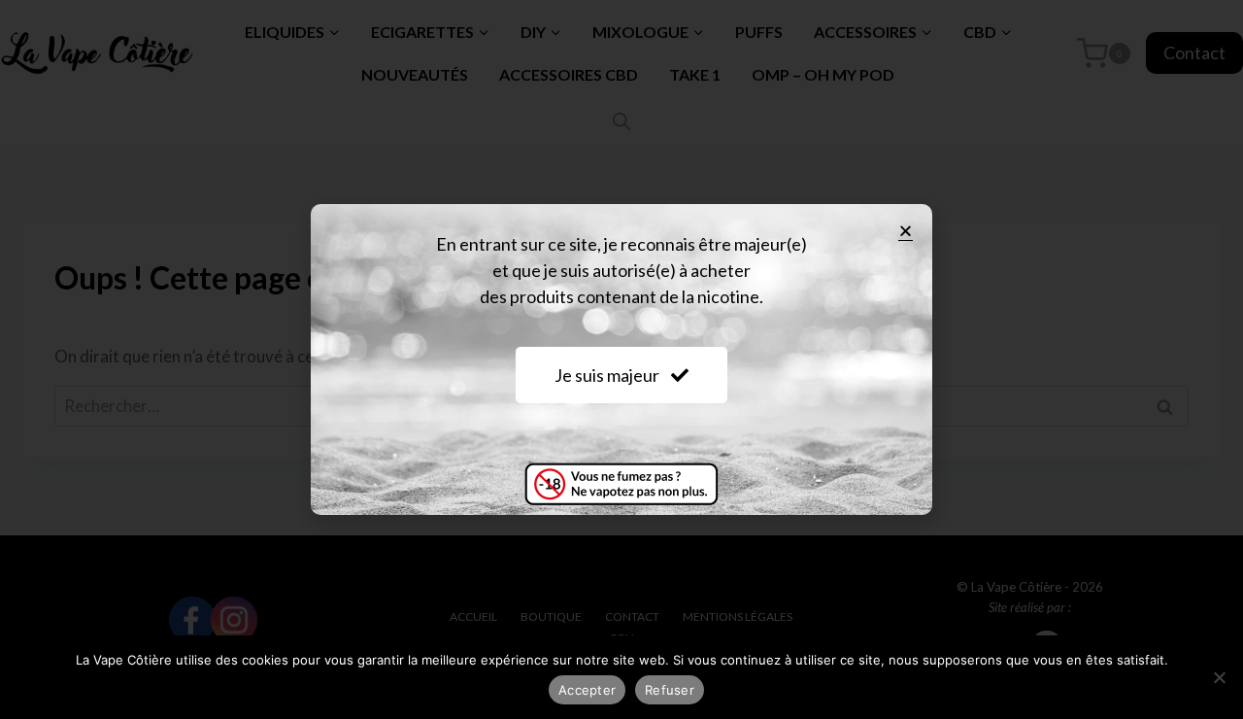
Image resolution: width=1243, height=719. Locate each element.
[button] (905, 230)
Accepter (587, 690)
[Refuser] (1218, 677)
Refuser (669, 690)
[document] (621, 359)
